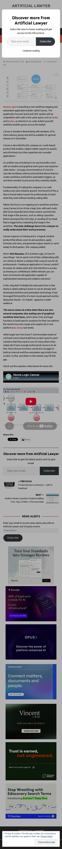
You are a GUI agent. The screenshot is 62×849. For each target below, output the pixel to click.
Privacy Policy (47, 836)
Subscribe (45, 41)
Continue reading (31, 50)
